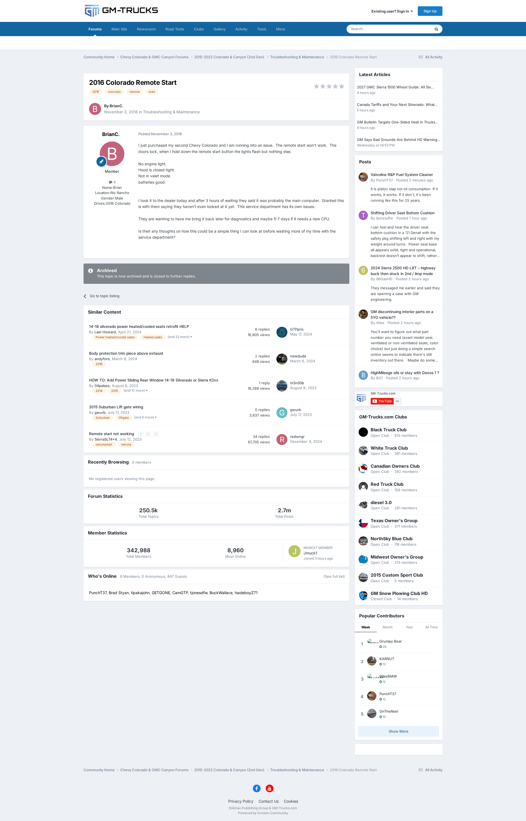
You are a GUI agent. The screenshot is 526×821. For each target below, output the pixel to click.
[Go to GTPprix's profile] (281, 332)
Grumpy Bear (390, 641)
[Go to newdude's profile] (281, 359)
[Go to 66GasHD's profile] (363, 270)
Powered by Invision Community (263, 813)
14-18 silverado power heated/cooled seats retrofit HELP (139, 326)
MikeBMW (388, 676)
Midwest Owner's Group (397, 557)
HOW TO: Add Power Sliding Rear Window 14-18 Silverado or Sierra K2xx (153, 380)
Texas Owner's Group (394, 520)
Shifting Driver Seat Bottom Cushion (402, 213)
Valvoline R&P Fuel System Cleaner (402, 174)
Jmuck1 (310, 553)
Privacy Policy (240, 801)
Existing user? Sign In (391, 11)
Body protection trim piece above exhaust (126, 353)
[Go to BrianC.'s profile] (95, 109)
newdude (298, 356)
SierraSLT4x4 (106, 439)
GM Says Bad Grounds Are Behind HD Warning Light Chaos (397, 140)
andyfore (102, 359)
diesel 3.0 (381, 502)
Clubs (199, 29)
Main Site (119, 29)
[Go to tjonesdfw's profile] (363, 215)
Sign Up (430, 11)
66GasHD (384, 279)
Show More (398, 731)
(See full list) (334, 576)
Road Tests (174, 29)
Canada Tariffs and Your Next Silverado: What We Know (395, 105)
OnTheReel (388, 711)
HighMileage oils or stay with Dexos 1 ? (405, 373)
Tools (261, 29)
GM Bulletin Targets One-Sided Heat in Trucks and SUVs (396, 122)
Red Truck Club (387, 484)
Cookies (291, 801)
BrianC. (117, 105)
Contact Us (269, 801)
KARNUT (386, 659)
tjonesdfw (384, 218)
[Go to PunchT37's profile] (363, 177)
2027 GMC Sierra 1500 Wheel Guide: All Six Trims (394, 87)
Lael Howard (105, 332)
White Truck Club (389, 448)
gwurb (100, 412)
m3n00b (297, 383)
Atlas (380, 322)
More (280, 29)
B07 (379, 378)
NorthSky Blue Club (392, 538)
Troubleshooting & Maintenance (171, 111)
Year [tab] (409, 627)
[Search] (436, 29)
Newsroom (146, 29)
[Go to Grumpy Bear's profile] (371, 643)
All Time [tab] (431, 627)
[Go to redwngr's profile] (281, 439)
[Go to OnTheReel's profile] (371, 713)
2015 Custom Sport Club (397, 575)
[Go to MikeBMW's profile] (371, 678)
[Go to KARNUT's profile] (371, 661)
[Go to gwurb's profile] (281, 412)
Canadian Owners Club (395, 466)
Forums (95, 29)
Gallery (219, 29)
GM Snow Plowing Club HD (399, 593)
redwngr (297, 436)
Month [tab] (388, 627)
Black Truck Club (389, 429)
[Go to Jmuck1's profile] (294, 551)
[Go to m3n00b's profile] (281, 385)
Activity (241, 29)
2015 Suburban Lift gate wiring (116, 407)
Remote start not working (112, 434)
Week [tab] (365, 627)
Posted (414, 180)
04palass (102, 385)
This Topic (415, 29)
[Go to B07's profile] (363, 375)
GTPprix (297, 329)
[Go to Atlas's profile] (363, 314)
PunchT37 (384, 180)
